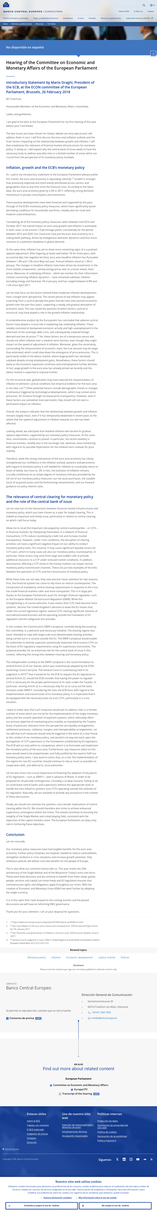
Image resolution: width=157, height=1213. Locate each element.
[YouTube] (138, 1159)
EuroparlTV (80, 1089)
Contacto (31, 1138)
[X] (117, 1159)
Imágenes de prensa (37, 1134)
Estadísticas (68, 18)
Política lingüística (106, 1141)
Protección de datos (107, 1121)
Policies (125, 957)
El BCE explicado (35, 1130)
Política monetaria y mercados (15, 18)
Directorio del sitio (12, 1149)
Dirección (32, 1143)
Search (144, 5)
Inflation (56, 957)
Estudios (92, 18)
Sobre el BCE (124, 11)
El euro (81, 18)
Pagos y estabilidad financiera (45, 18)
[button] (147, 5)
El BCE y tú (138, 11)
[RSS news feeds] (152, 1159)
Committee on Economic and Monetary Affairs (80, 1085)
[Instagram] (131, 1159)
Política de (107, 1132)
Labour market (106, 957)
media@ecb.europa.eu (104, 1018)
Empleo (151, 11)
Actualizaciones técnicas (74, 1132)
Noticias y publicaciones (111, 18)
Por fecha (51, 24)
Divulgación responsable (75, 1136)
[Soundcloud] (145, 1159)
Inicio (5, 24)
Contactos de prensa (22, 1018)
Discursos (40, 24)
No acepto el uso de (115, 1206)
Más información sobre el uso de (97, 1198)
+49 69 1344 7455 (101, 1012)
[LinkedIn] (124, 1159)
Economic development (79, 957)
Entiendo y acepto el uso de (41, 1206)
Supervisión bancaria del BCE (138, 18)
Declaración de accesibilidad (112, 1136)
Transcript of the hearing (77, 1094)
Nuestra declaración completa (58, 1198)
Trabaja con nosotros (38, 1125)
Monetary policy (37, 957)
